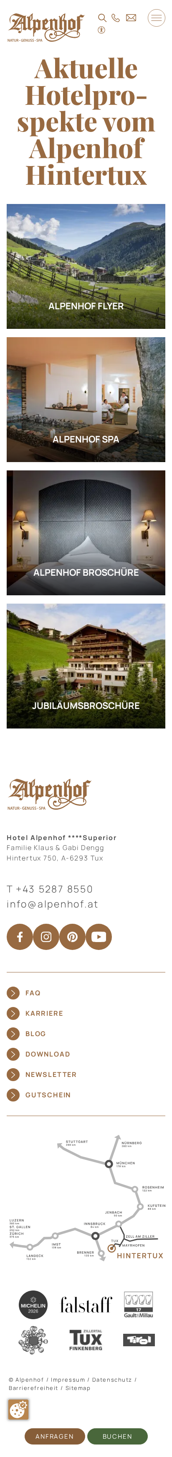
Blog (35, 1033)
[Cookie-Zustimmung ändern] (18, 1410)
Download (47, 1054)
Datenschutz (112, 1379)
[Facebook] (20, 937)
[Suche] (102, 18)
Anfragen (54, 1436)
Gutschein (48, 1094)
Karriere (44, 1013)
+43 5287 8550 (55, 888)
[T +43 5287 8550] (115, 18)
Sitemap (78, 1388)
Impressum (68, 1379)
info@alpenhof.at (53, 903)
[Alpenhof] (46, 27)
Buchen (117, 1436)
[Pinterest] (72, 937)
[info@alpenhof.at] (131, 17)
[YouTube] (99, 937)
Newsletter (51, 1074)
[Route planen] (86, 1197)
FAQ (32, 992)
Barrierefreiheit (33, 1388)
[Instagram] (46, 937)
